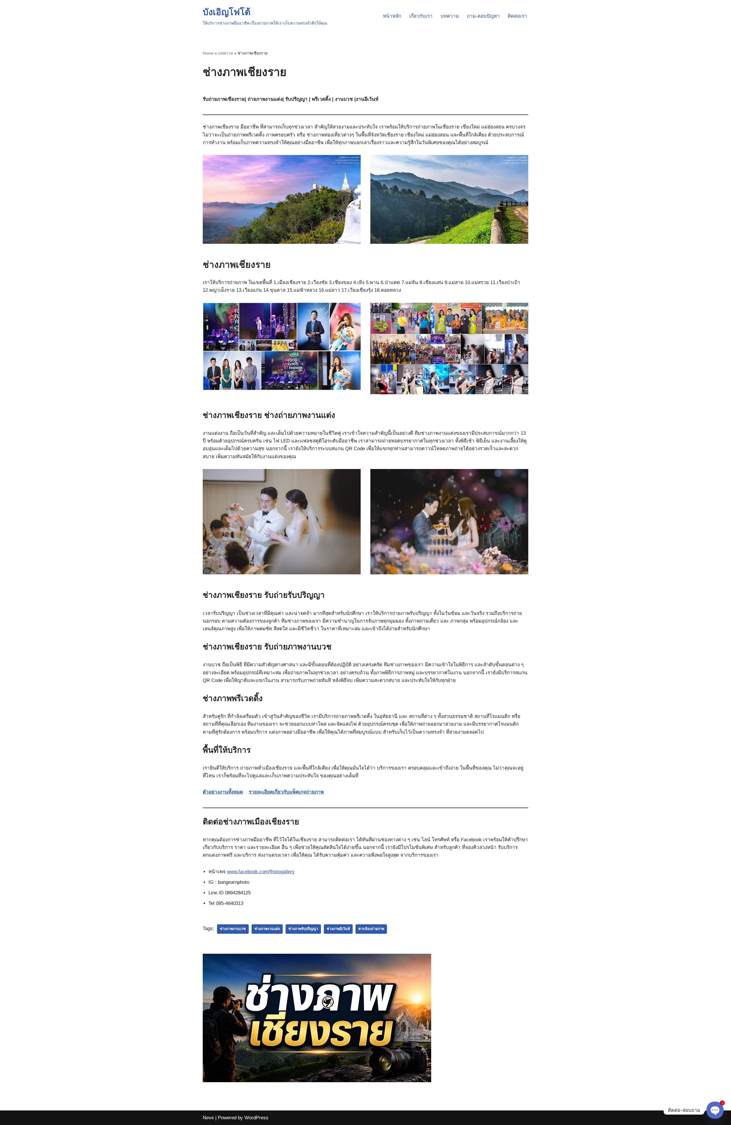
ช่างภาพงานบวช (233, 929)
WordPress (256, 1117)
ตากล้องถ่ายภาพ (371, 929)
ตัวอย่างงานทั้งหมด (223, 792)
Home (208, 53)
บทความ (450, 16)
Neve (208, 1117)
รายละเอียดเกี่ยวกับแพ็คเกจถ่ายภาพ (286, 792)
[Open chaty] (715, 1110)
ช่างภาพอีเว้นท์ (338, 929)
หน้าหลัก (392, 16)
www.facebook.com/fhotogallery (261, 871)
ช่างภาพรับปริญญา (303, 929)
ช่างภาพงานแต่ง (267, 929)
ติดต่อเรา (517, 16)
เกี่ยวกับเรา (421, 16)
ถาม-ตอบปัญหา (483, 16)
